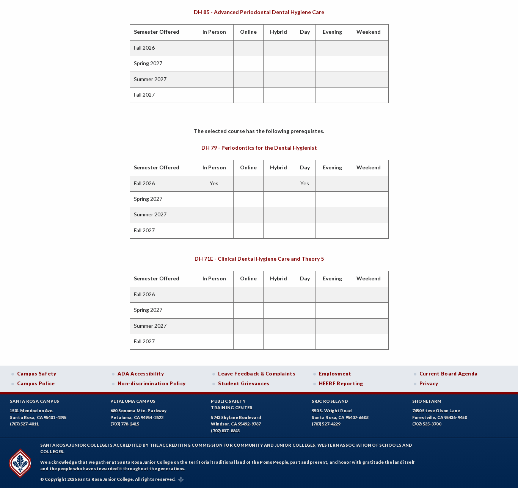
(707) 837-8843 (225, 430)
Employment (335, 374)
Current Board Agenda (448, 374)
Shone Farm (427, 401)
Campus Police (36, 383)
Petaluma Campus (132, 401)
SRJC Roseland (330, 401)
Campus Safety (37, 374)
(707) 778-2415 (124, 423)
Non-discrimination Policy (151, 383)
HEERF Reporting (341, 383)
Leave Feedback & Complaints (256, 374)
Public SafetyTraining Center (232, 404)
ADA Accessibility (141, 374)
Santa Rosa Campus (35, 401)
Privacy (428, 383)
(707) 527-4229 (326, 423)
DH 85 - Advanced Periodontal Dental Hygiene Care (259, 12)
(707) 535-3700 (426, 423)
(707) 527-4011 (24, 423)
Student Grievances (243, 383)
